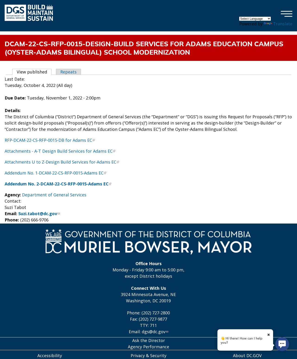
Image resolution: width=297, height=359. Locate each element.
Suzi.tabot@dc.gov (37, 213)
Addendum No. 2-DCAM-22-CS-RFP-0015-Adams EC (57, 184)
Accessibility (49, 355)
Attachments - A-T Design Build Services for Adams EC (59, 151)
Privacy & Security (148, 355)
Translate (282, 23)
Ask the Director (148, 340)
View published (34, 72)
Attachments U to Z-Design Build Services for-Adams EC (60, 162)
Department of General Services (54, 195)
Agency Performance (148, 346)
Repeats (68, 72)
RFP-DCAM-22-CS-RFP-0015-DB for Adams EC (48, 140)
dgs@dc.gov (153, 331)
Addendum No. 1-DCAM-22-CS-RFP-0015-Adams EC (54, 173)
